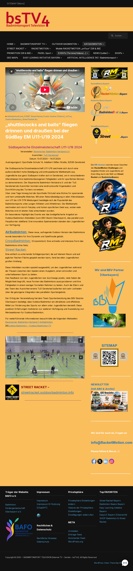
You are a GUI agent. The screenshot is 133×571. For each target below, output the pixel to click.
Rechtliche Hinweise (46, 538)
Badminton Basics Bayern (112, 504)
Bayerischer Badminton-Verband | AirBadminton (29, 322)
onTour (69, 116)
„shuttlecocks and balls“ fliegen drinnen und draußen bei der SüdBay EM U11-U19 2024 (41, 131)
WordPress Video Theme (105, 563)
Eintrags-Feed (75, 534)
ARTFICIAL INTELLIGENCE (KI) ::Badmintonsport (91, 57)
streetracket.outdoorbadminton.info (47, 392)
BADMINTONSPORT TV (33, 44)
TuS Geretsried (51, 155)
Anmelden (73, 531)
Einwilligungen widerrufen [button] (81, 514)
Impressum (42, 500)
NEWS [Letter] (100, 53)
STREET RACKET (15, 48)
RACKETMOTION (40, 48)
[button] (80, 340)
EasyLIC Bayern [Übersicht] (113, 514)
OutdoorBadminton (13, 119)
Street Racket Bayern (110, 500)
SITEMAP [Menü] (16, 3)
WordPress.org (75, 541)
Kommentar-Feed (76, 538)
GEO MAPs (12, 57)
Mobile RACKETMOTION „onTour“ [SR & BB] (78, 48)
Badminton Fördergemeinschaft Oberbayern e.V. (15, 508)
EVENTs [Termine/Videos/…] (72, 53)
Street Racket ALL (30, 119)
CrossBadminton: (18, 241)
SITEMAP (109, 346)
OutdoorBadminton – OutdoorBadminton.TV (29, 325)
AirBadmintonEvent (15, 116)
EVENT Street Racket (33, 116)
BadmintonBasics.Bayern (101, 100)
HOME (10, 44)
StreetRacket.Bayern (100, 126)
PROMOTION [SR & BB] (19, 53)
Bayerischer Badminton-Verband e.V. (52, 151)
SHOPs (118, 53)
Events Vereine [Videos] (54, 116)
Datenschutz (43, 541)
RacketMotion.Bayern (100, 84)
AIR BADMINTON (93, 44)
